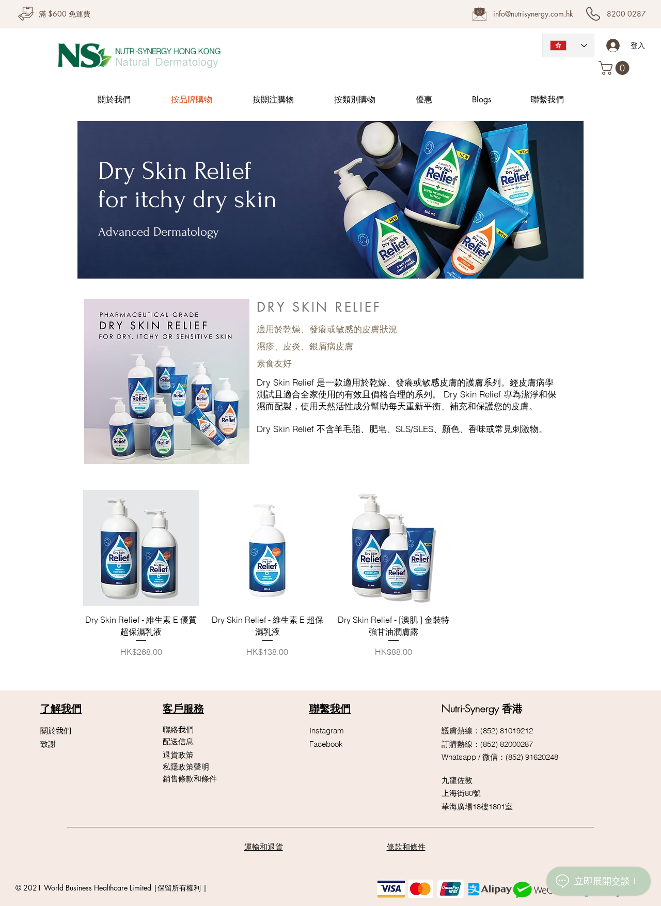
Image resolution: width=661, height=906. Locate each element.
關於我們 (55, 730)
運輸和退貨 (263, 847)
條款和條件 (406, 847)
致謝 (48, 744)
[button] (616, 68)
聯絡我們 (178, 729)
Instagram (326, 730)
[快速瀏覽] (141, 548)
